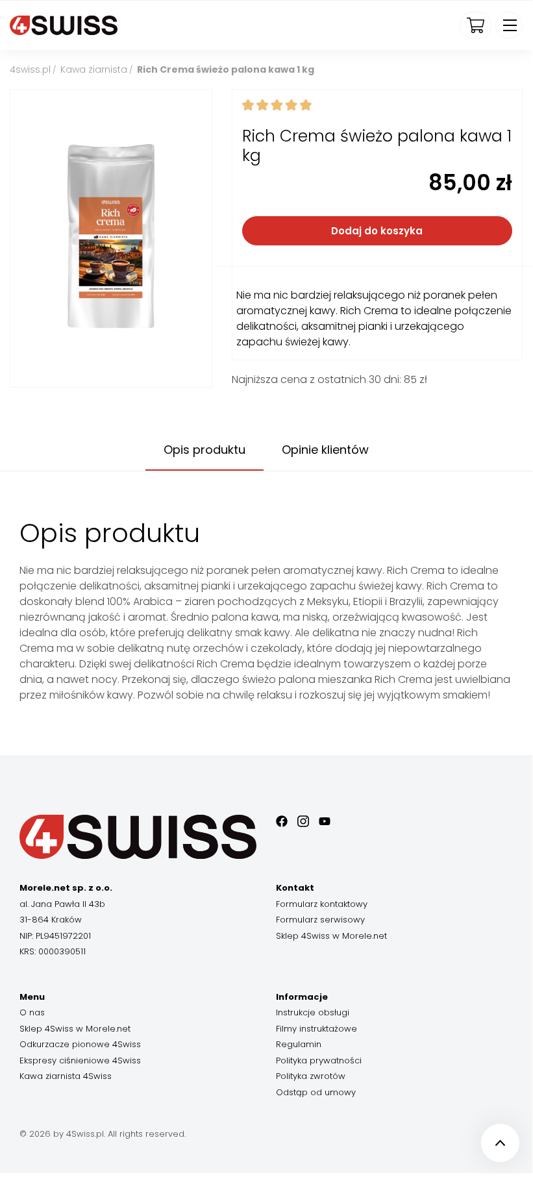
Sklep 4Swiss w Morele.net (331, 936)
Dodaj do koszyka (377, 231)
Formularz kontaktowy (321, 904)
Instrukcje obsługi (312, 1012)
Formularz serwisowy (320, 919)
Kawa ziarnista (93, 69)
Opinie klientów (325, 449)
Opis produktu (204, 449)
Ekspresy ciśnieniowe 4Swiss (80, 1060)
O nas (32, 1012)
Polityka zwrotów (310, 1076)
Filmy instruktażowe (316, 1028)
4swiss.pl (30, 69)
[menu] (509, 25)
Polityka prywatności (319, 1060)
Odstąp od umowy (316, 1092)
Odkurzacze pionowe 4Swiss (80, 1044)
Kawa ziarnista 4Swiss (65, 1076)
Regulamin (298, 1044)
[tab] (204, 450)
